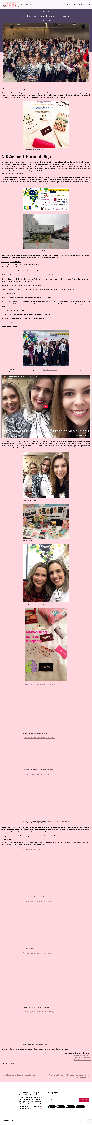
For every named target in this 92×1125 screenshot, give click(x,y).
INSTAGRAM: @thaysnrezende (81, 1055)
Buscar (84, 1100)
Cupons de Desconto (78, 4)
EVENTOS (46, 11)
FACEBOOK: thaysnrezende (82, 1058)
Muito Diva (11, 1121)
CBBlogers (30, 162)
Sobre (68, 4)
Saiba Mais (38, 1108)
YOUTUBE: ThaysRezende (82, 1060)
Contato (88, 4)
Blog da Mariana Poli (50, 370)
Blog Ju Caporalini (24, 443)
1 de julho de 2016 (47, 21)
